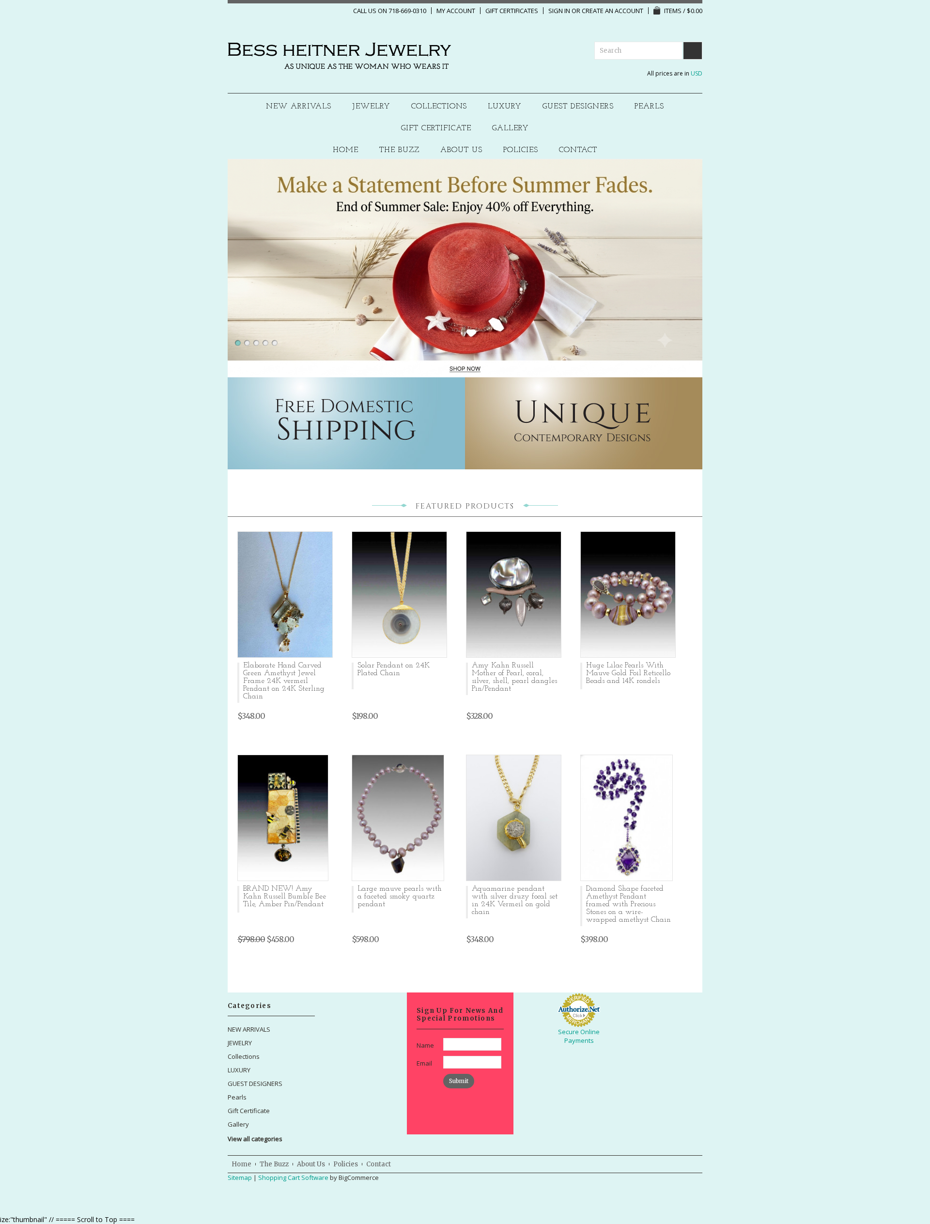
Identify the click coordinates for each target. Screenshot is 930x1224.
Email (424, 1063)
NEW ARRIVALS (298, 107)
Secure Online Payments (579, 1036)
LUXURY (505, 107)
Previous (224, 255)
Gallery (510, 128)
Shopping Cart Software (293, 1177)
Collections (439, 107)
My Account (455, 10)
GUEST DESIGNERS (578, 107)
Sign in (559, 10)
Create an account (612, 10)
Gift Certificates (511, 10)
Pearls (649, 107)
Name (425, 1045)
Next (705, 255)
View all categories (255, 1138)
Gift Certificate (436, 128)
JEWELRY (371, 107)
